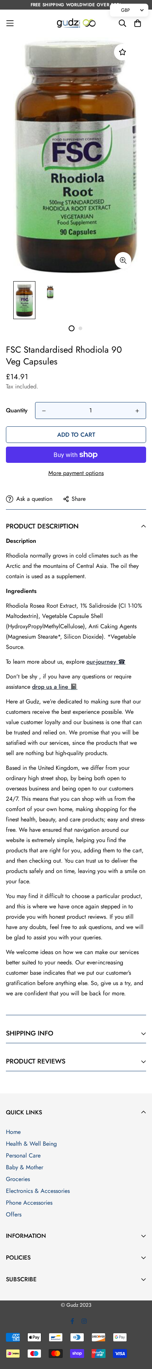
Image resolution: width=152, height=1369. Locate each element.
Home (13, 1132)
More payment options (76, 473)
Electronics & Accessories (38, 1191)
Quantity (17, 410)
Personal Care (23, 1155)
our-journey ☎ (105, 661)
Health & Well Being (31, 1143)
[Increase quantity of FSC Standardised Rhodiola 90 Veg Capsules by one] (137, 410)
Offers (13, 1214)
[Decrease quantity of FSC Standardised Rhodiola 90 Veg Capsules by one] (43, 410)
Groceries (18, 1179)
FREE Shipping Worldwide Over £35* (76, 4)
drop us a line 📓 (54, 686)
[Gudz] (76, 23)
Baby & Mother (24, 1167)
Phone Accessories (29, 1202)
